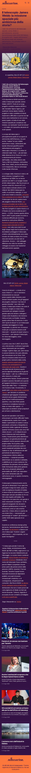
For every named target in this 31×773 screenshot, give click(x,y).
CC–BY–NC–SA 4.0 (8, 765)
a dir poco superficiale (9, 597)
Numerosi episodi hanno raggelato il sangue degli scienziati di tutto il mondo (14, 225)
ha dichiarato (14, 529)
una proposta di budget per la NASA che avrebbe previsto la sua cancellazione (15, 204)
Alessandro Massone (10, 47)
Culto (4, 9)
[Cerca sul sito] (25, 2)
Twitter (18, 602)
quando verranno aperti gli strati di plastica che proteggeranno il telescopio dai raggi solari (13, 364)
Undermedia (18, 765)
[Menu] (28, 2)
